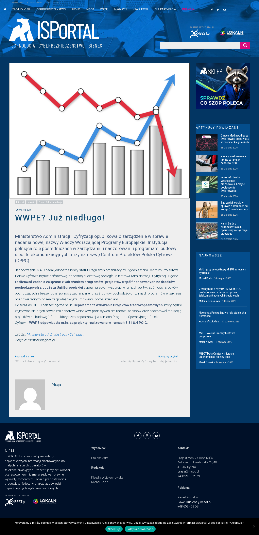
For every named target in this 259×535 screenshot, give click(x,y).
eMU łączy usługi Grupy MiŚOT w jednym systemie (222, 271)
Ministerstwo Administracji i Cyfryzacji (55, 334)
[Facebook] (212, 9)
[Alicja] (30, 394)
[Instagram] (147, 435)
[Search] (245, 45)
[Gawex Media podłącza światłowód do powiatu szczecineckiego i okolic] (207, 142)
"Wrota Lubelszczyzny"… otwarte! (37, 361)
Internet (20, 202)
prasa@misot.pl (188, 471)
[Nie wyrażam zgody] (254, 526)
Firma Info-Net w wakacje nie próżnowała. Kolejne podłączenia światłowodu (233, 184)
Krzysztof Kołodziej (209, 321)
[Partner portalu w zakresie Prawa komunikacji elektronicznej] (235, 33)
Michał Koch (205, 278)
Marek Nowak (206, 341)
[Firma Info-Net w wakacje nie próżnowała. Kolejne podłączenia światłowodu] (207, 184)
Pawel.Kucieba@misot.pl (194, 502)
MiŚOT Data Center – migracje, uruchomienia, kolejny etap (217, 355)
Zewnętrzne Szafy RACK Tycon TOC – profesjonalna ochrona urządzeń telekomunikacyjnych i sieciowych (221, 292)
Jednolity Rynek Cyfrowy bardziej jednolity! (148, 361)
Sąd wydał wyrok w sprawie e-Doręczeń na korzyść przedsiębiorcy (234, 206)
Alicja (56, 384)
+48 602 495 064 (188, 506)
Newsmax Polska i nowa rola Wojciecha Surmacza (222, 314)
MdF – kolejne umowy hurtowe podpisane (217, 334)
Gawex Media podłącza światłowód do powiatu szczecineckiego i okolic (235, 139)
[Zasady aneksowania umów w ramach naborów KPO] (207, 163)
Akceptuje (114, 529)
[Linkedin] (218, 9)
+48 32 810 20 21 (188, 476)
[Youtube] (224, 9)
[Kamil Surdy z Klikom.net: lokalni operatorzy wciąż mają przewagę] (207, 230)
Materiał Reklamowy (209, 301)
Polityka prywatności (140, 529)
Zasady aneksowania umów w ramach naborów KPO (233, 160)
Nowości (31, 202)
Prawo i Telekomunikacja (50, 202)
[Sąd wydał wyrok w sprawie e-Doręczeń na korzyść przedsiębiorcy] (207, 209)
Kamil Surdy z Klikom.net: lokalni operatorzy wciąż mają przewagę (234, 228)
